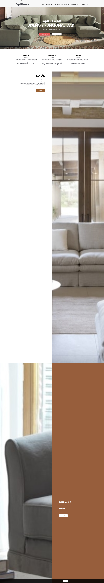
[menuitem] (43, 4)
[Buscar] (87, 4)
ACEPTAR (65, 580)
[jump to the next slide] (99, 28)
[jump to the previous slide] (4, 28)
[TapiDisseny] (22, 4)
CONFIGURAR (71, 580)
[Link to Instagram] (87, 1)
